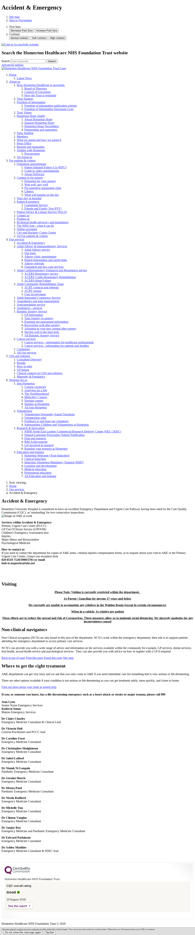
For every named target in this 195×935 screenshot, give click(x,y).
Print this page (34, 657)
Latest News (24, 78)
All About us (24, 157)
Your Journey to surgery (38, 318)
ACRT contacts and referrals (41, 287)
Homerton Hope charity (31, 116)
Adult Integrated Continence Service (39, 297)
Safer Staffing (25, 133)
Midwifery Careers (35, 397)
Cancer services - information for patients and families (56, 345)
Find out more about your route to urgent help (29, 687)
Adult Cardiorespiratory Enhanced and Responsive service (52, 270)
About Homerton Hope (38, 119)
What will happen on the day (41, 194)
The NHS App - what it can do (35, 225)
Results (21, 363)
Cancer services (26, 339)
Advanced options (12, 64)
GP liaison (23, 369)
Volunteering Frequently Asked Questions (49, 414)
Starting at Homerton (37, 404)
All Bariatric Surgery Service (41, 335)
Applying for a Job (35, 390)
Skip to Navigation (20, 20)
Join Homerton (26, 383)
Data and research (35, 438)
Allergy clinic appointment (40, 256)
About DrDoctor (34, 174)
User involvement (35, 294)
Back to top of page (13, 657)
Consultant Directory (29, 359)
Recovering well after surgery (42, 325)
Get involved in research (39, 445)
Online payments (27, 229)
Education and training (30, 452)
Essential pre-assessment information (46, 321)
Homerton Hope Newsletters (41, 126)
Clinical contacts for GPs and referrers (39, 373)
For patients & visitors (22, 160)
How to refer (24, 366)
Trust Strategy (25, 98)
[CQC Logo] (17, 873)
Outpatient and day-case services (44, 266)
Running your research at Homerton (46, 448)
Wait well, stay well (36, 184)
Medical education (35, 469)
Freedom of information (31, 102)
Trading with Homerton (31, 150)
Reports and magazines (31, 146)
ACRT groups (33, 290)
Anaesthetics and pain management (38, 301)
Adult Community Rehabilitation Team (40, 284)
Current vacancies (35, 387)
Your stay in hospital (29, 198)
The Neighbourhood (36, 393)
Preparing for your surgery (40, 181)
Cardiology (23, 349)
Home (13, 74)
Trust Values (24, 112)
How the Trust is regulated (40, 95)
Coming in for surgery (30, 177)
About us (14, 81)
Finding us (23, 218)
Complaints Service (36, 205)
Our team (30, 253)
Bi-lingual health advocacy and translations (42, 222)
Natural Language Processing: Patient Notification (54, 435)
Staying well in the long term (41, 332)
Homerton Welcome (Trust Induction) (47, 455)
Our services (16, 239)
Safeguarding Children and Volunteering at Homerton (56, 424)
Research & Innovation (31, 428)
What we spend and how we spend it (39, 140)
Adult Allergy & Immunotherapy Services (42, 246)
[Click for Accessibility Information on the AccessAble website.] (20, 44)
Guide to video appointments (41, 170)
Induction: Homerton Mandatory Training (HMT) (54, 462)
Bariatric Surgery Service (32, 311)
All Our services (26, 352)
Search (6, 61)
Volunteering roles (35, 417)
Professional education (37, 472)
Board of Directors (35, 88)
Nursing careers (33, 400)
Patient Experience (28, 201)
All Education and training (40, 476)
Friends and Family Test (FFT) (42, 208)
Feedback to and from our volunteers (46, 421)
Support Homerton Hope (39, 122)
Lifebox (29, 191)
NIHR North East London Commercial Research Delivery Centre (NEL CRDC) (72, 431)
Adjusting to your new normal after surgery (50, 328)
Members (22, 136)
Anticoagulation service (31, 304)
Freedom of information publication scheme (50, 105)
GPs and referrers (19, 356)
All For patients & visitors (32, 236)
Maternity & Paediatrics (31, 376)
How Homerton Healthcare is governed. (41, 85)
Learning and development (40, 465)
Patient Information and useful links (45, 260)
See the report (17, 906)
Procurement (32, 153)
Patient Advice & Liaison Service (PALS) (42, 212)
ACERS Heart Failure (37, 280)
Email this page (53, 657)
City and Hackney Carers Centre (36, 232)
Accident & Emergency (31, 242)
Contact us (23, 215)
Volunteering (24, 411)
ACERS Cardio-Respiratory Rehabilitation (50, 277)
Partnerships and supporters (40, 129)
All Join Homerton (35, 407)
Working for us (18, 380)
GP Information (33, 314)
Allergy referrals (34, 263)
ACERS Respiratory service (41, 273)
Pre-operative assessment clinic (43, 188)
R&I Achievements (35, 441)
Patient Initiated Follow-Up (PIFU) (45, 167)
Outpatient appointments (31, 164)
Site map (14, 16)
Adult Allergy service (37, 249)
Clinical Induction (35, 459)
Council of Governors (37, 92)
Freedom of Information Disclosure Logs (49, 109)
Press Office (24, 143)
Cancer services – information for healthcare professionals (59, 342)
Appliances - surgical (29, 308)
